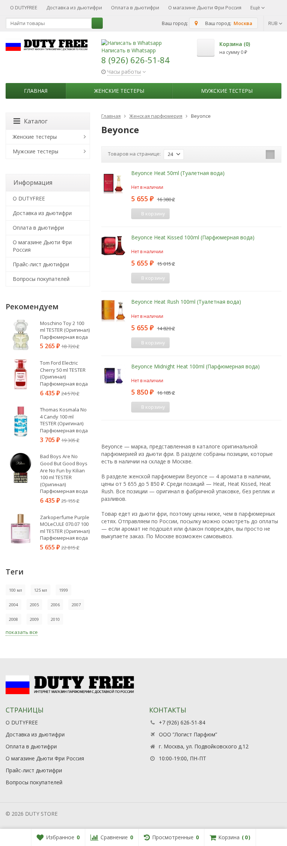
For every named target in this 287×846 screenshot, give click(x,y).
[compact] (270, 154)
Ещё (255, 7)
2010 (55, 619)
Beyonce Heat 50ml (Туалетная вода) (178, 173)
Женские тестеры (119, 90)
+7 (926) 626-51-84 (182, 722)
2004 (13, 604)
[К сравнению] (178, 213)
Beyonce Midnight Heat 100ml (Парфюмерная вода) (195, 366)
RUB (273, 23)
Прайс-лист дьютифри (41, 264)
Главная (35, 90)
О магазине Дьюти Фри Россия (204, 7)
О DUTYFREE (23, 7)
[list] (258, 154)
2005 (34, 604)
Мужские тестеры (227, 90)
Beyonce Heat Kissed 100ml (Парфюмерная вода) (192, 237)
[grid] (247, 154)
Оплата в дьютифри (135, 7)
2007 (76, 604)
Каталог (35, 121)
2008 (13, 619)
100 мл (15, 590)
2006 (55, 604)
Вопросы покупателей (41, 278)
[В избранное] (189, 213)
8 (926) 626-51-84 (135, 59)
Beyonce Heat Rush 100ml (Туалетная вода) (186, 301)
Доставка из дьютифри (74, 7)
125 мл (40, 590)
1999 (63, 590)
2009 (34, 619)
